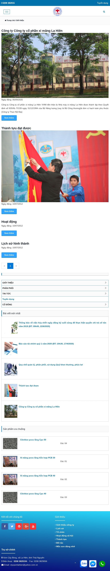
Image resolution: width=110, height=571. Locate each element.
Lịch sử (60, 528)
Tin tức (6, 293)
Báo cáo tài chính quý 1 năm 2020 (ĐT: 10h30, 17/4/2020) (46, 344)
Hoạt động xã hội (64, 535)
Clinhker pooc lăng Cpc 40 (33, 493)
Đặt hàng (24, 448)
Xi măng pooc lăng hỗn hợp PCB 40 (37, 476)
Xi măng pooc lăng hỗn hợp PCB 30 (37, 458)
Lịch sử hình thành (15, 243)
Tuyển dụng (102, 3)
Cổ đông (7, 304)
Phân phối (7, 288)
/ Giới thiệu (19, 20)
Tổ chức (60, 532)
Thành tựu (61, 539)
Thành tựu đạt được (16, 128)
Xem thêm (9, 118)
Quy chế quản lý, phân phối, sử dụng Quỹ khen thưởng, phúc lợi (51, 365)
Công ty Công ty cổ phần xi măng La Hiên (31, 30)
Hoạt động (9, 221)
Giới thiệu (7, 283)
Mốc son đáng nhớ (65, 546)
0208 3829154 (20, 561)
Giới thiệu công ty (65, 525)
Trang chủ (10, 20)
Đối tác (59, 543)
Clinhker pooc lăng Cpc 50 (33, 440)
